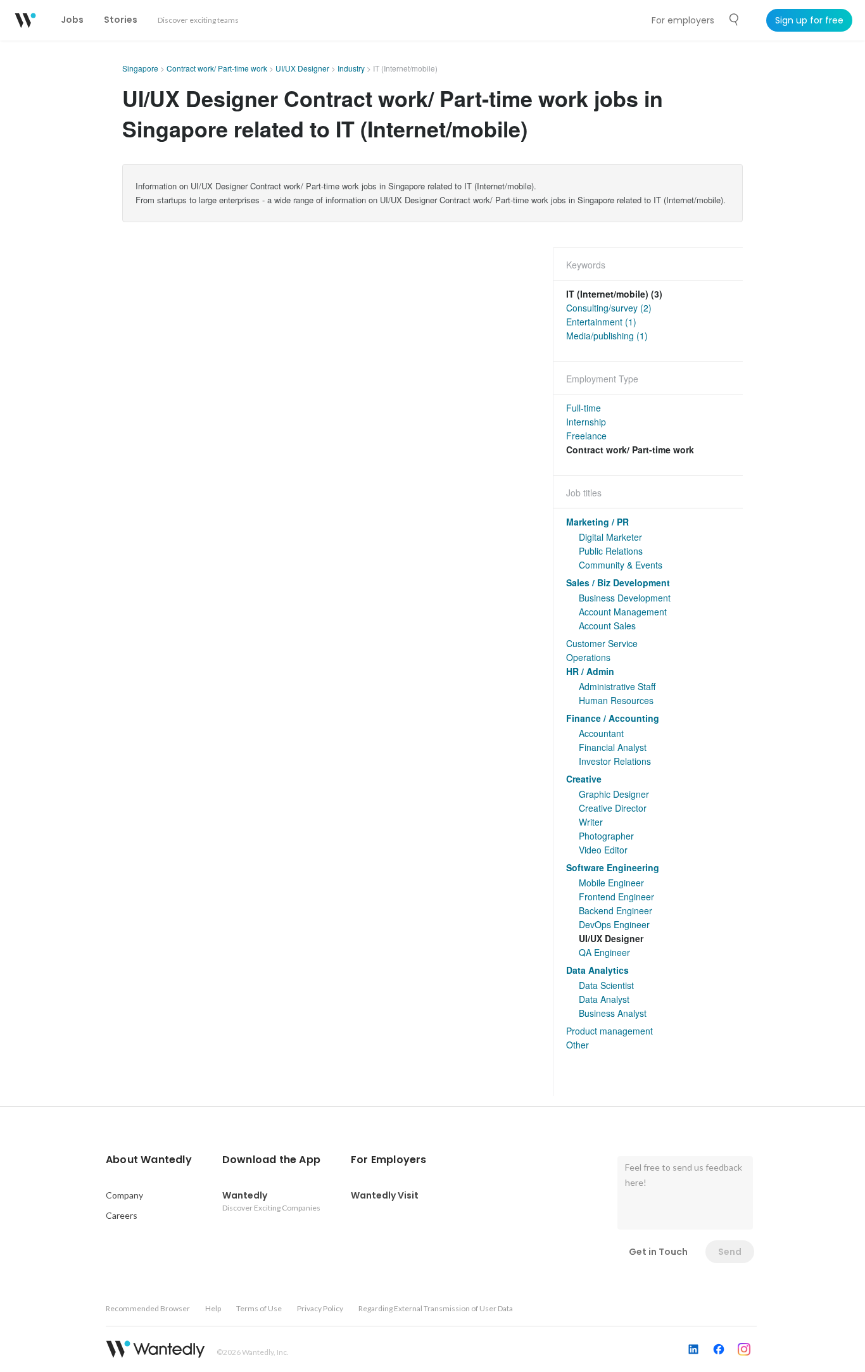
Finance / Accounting (612, 718)
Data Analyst (604, 999)
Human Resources (616, 700)
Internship (586, 421)
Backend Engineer (615, 910)
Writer (591, 821)
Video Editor (603, 849)
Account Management (623, 611)
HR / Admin (590, 671)
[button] (149, 1159)
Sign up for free (809, 20)
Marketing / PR (597, 521)
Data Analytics (597, 970)
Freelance (586, 435)
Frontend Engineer (616, 896)
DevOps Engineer (614, 924)
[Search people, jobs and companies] (734, 19)
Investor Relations (615, 761)
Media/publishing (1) (607, 335)
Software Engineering (612, 867)
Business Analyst (613, 1013)
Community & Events (620, 564)
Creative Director (613, 808)
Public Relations (611, 550)
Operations (588, 657)
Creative (584, 778)
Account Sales (607, 625)
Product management (609, 1030)
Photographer (606, 835)
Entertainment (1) (601, 321)
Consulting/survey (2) (609, 307)
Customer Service (602, 643)
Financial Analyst (613, 747)
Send (730, 1251)
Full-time (583, 407)
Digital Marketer (610, 537)
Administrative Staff (617, 686)
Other (577, 1044)
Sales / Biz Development (618, 582)
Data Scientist (606, 985)
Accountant (601, 733)
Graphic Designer (614, 794)
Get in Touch (658, 1251)
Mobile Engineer (611, 882)
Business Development (625, 597)
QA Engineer (604, 952)
